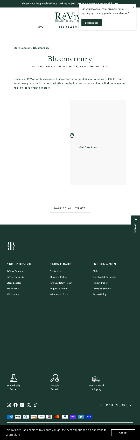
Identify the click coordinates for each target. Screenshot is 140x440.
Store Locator (22, 48)
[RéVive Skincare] (70, 17)
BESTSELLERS (68, 27)
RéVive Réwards (15, 277)
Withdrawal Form (59, 294)
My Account (13, 288)
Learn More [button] (12, 434)
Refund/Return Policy (61, 282)
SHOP (42, 27)
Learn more (92, 22)
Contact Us (55, 271)
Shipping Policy (58, 277)
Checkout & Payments (104, 277)
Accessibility (99, 294)
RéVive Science (15, 271)
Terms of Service (102, 288)
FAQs (96, 271)
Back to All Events (70, 208)
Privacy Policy (100, 282)
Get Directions (88, 147)
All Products (13, 294)
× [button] (133, 7)
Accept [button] (123, 432)
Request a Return (58, 288)
